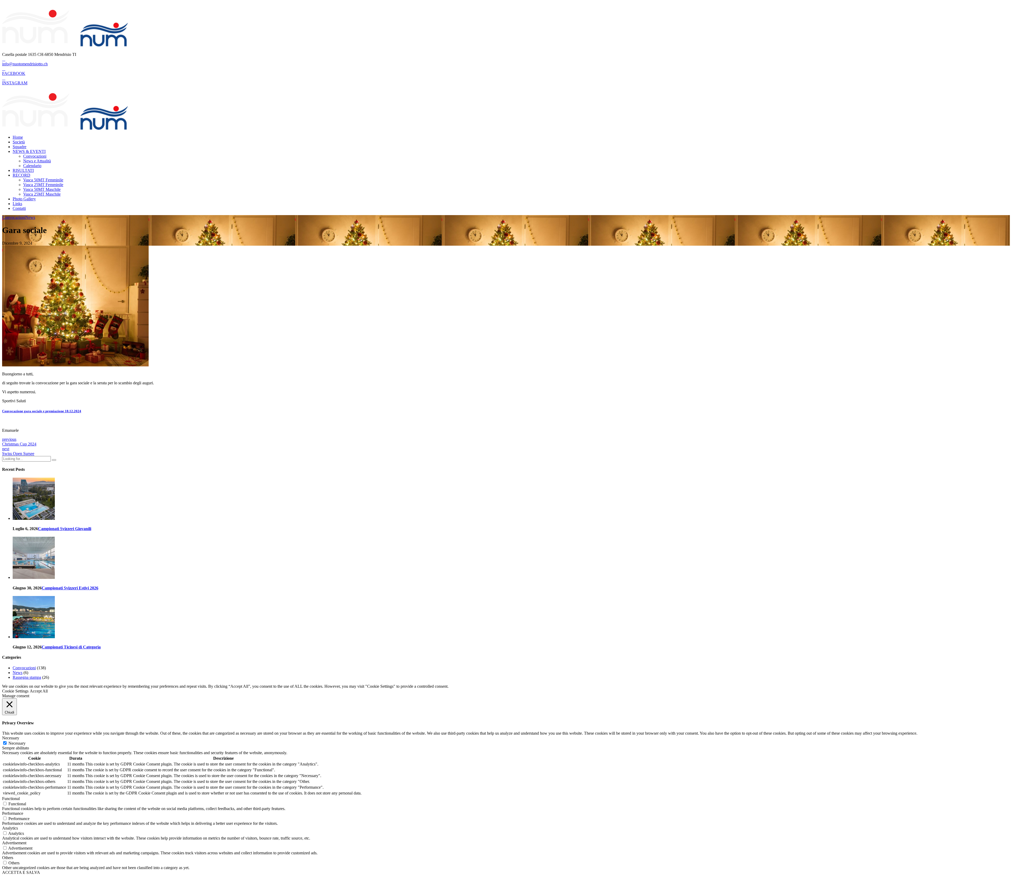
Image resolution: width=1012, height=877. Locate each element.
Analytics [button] (10, 828)
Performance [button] (12, 813)
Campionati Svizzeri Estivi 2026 (70, 588)
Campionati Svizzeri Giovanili (64, 528)
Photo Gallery (24, 199)
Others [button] (7, 857)
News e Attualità (37, 161)
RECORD (21, 175)
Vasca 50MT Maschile (42, 189)
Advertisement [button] (14, 843)
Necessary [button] (10, 738)
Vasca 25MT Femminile (43, 184)
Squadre (19, 146)
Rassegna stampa (27, 677)
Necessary (17, 743)
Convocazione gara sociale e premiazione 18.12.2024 (41, 411)
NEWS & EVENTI (29, 151)
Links (17, 203)
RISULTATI (23, 170)
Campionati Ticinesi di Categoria (71, 647)
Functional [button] (11, 798)
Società (19, 142)
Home (18, 137)
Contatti (19, 208)
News (30, 217)
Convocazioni (34, 156)
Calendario (32, 165)
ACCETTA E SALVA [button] (21, 872)
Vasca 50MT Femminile (43, 180)
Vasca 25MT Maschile (42, 194)
